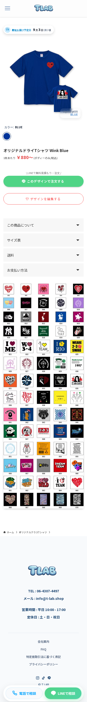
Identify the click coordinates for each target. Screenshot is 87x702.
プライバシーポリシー (43, 664)
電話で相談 (27, 693)
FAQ (43, 649)
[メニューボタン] (7, 8)
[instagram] (38, 678)
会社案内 (43, 641)
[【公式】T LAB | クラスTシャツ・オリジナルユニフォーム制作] (43, 8)
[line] (49, 678)
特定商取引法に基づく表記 (43, 657)
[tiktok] (43, 678)
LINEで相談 (66, 693)
